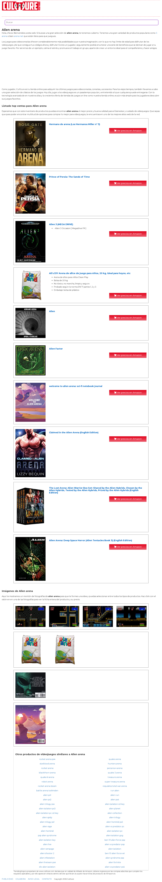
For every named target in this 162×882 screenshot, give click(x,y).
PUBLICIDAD (7, 879)
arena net (18, 36)
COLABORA (21, 879)
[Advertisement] (81, 68)
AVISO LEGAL (34, 879)
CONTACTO (47, 879)
